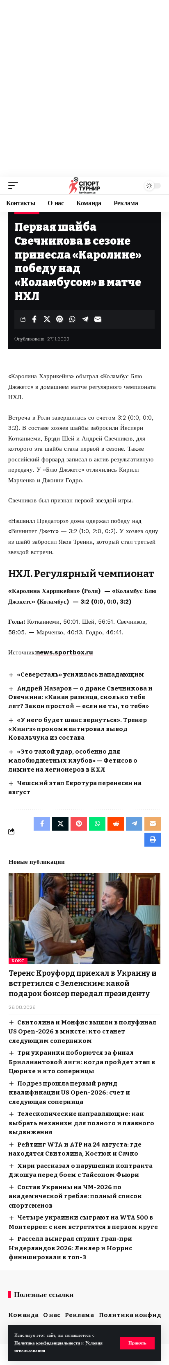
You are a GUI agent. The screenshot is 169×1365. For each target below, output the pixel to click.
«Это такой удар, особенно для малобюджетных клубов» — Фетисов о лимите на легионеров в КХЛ (72, 760)
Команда (23, 1315)
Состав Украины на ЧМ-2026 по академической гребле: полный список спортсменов (75, 1196)
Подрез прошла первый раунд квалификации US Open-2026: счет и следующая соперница (69, 1093)
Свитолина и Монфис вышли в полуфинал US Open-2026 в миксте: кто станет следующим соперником (82, 1032)
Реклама (79, 1315)
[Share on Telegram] (85, 319)
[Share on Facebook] (34, 319)
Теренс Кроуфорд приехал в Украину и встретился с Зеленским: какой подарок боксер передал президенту (83, 983)
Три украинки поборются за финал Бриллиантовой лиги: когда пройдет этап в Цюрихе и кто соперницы (82, 1062)
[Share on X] (47, 319)
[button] (137, 1343)
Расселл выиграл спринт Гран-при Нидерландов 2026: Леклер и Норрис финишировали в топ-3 (70, 1248)
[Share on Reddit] (115, 824)
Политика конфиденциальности (47, 1343)
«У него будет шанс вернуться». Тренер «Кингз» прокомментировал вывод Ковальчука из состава (77, 729)
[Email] (97, 319)
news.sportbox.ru (64, 652)
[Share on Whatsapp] (72, 319)
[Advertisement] (84, 88)
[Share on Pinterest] (59, 319)
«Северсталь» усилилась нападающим (80, 674)
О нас (51, 1315)
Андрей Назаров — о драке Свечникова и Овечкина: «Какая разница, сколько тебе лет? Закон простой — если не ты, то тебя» (80, 697)
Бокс (18, 960)
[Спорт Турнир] (84, 185)
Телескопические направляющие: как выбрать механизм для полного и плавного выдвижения (81, 1123)
